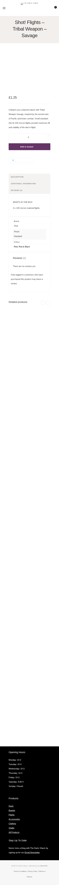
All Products (14, 832)
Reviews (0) (16, 190)
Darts (11, 806)
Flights (12, 815)
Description (17, 177)
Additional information (23, 184)
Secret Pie (43, 866)
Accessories (14, 819)
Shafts (11, 828)
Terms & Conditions (20, 871)
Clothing (12, 823)
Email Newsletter (32, 852)
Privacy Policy (32, 871)
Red (16, 246)
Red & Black (24, 246)
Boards (12, 810)
